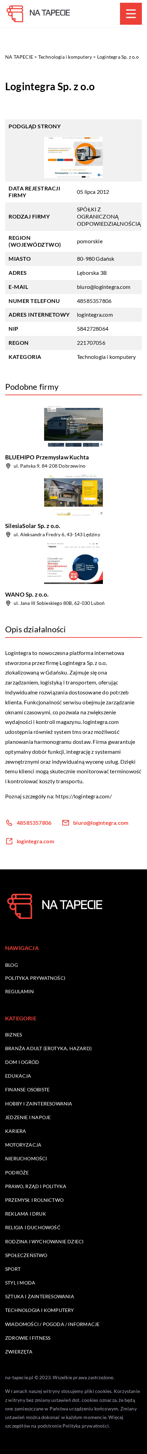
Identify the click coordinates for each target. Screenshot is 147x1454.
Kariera (15, 1131)
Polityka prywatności (35, 978)
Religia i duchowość (33, 1227)
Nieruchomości (26, 1158)
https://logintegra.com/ (83, 796)
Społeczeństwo (26, 1255)
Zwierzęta (18, 1352)
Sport (13, 1269)
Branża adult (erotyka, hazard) (48, 1048)
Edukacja (18, 1076)
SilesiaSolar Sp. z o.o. (33, 525)
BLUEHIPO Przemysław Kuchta (47, 457)
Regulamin (19, 991)
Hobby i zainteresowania (38, 1103)
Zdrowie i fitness (27, 1338)
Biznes (13, 1034)
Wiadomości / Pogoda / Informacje (52, 1324)
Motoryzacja (23, 1145)
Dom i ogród (22, 1062)
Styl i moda (20, 1283)
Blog (11, 965)
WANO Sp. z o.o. (27, 594)
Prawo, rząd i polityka (35, 1186)
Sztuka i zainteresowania (39, 1296)
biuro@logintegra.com (103, 286)
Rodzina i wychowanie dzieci (44, 1241)
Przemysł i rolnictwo (34, 1200)
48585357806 (94, 300)
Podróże (17, 1172)
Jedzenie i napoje (28, 1117)
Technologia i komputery (106, 356)
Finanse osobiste (27, 1089)
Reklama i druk (25, 1214)
